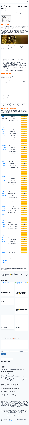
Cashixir (4, 266)
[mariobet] (4, 167)
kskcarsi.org (13, 415)
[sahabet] (4, 120)
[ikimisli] (4, 249)
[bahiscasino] (4, 182)
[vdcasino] (4, 234)
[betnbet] (4, 245)
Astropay (4, 262)
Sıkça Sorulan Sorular (22, 419)
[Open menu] (27, 1)
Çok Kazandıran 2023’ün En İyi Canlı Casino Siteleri (8, 392)
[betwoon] (4, 171)
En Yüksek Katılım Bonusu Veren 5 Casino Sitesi (8, 394)
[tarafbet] (4, 186)
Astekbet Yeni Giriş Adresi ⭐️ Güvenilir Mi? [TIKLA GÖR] (21, 274)
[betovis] (4, 252)
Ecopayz (4, 263)
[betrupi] (4, 143)
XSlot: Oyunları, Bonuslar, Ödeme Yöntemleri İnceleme (9, 385)
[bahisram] (4, 153)
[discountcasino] (4, 199)
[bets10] (4, 190)
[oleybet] (4, 224)
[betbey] (4, 151)
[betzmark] (4, 210)
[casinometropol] (4, 197)
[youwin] (4, 191)
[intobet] (4, 169)
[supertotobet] (4, 116)
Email (11, 351)
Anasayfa (17, 419)
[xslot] (4, 133)
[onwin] (4, 131)
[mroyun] (4, 205)
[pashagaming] (4, 163)
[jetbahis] (4, 180)
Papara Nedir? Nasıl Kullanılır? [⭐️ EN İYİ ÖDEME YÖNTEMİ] (7, 274)
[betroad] (4, 188)
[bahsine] (4, 241)
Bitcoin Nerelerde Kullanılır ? (6, 20)
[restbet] (4, 247)
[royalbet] (4, 176)
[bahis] (4, 124)
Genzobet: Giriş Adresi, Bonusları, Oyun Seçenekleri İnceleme (10, 395)
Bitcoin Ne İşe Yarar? (5, 19)
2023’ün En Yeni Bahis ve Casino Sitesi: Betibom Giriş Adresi (10, 387)
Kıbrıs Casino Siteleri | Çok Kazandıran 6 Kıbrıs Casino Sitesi (10, 388)
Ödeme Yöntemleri (7, 5)
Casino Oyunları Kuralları (5, 292)
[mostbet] (4, 165)
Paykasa (4, 261)
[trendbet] (4, 219)
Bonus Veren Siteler (12, 413)
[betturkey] (4, 128)
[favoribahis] (4, 139)
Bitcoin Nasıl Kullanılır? (5, 18)
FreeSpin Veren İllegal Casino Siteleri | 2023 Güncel (8, 391)
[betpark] (4, 228)
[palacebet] (4, 175)
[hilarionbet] (4, 212)
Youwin (3, 365)
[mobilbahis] (4, 145)
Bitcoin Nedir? (4, 17)
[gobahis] (4, 208)
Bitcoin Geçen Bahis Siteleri (6, 21)
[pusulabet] (4, 184)
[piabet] (4, 161)
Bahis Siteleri (3, 401)
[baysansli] (4, 243)
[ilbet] (4, 236)
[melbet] (4, 221)
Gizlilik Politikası (16, 421)
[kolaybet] (4, 226)
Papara (4, 264)
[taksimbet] (4, 206)
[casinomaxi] (4, 195)
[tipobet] (4, 129)
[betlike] (4, 237)
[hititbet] (4, 173)
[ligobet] (4, 137)
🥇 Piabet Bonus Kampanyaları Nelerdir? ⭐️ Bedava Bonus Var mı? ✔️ (21, 309)
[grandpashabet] (4, 155)
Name (2, 351)
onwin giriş (2, 413)
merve (3, 327)
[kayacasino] (4, 149)
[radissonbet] (4, 147)
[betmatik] (4, 203)
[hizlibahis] (4, 178)
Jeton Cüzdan (5, 260)
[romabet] (4, 135)
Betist (3, 367)
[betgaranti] (4, 230)
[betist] (4, 126)
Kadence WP (10, 420)
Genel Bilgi (2, 5)
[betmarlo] (4, 214)
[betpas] (4, 222)
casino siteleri (7, 413)
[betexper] (4, 232)
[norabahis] (4, 141)
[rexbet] (4, 201)
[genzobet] (4, 251)
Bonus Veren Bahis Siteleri (6, 411)
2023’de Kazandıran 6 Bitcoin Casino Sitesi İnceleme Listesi (10, 384)
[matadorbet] (4, 118)
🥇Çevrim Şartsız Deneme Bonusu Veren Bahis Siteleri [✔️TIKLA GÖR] (21, 326)
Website (21, 351)
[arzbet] (4, 239)
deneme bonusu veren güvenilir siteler (22, 413)
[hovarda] (4, 159)
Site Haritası (21, 421)
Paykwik (4, 265)
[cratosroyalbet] (4, 157)
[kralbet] (4, 122)
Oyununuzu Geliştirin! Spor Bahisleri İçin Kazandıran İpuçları (6, 300)
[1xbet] (4, 193)
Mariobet (3, 366)
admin (3, 10)
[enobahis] (4, 217)
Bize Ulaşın (25, 421)
